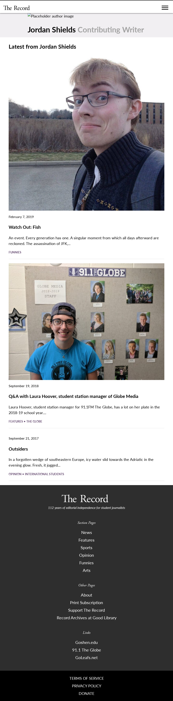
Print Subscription (86, 602)
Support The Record (86, 610)
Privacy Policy (86, 685)
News (86, 532)
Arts (87, 570)
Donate (86, 693)
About (86, 595)
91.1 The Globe (86, 650)
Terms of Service (86, 678)
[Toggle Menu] (165, 8)
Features (16, 421)
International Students (44, 474)
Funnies (15, 252)
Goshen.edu (86, 642)
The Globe (34, 421)
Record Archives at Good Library (86, 618)
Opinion (15, 474)
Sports (86, 547)
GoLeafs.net (86, 657)
